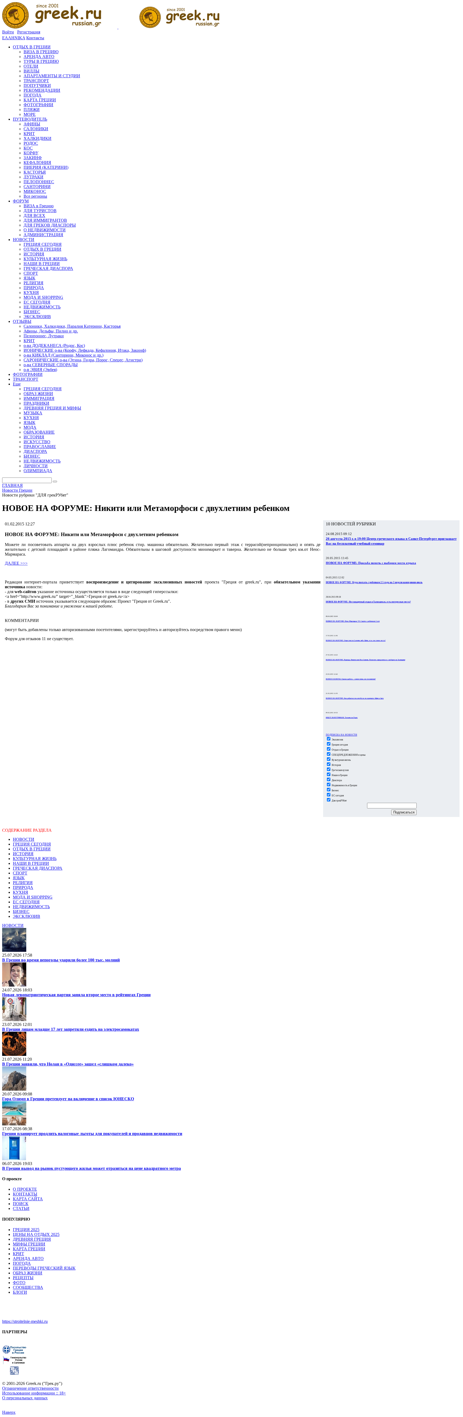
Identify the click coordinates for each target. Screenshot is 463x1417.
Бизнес (335, 790)
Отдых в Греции (340, 749)
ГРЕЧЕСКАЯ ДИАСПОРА (37, 868)
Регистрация (28, 32)
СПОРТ (20, 873)
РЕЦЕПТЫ (23, 1277)
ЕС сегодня (337, 795)
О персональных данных (25, 1398)
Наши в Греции (339, 775)
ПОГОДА (22, 1263)
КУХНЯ (20, 892)
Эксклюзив (337, 739)
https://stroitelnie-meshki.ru (25, 1321)
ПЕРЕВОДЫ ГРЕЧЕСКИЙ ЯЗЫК (44, 1268)
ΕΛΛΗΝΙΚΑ (13, 38)
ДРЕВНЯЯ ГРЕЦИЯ (32, 1239)
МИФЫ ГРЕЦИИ (29, 1244)
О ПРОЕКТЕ (25, 1189)
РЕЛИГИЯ (23, 882)
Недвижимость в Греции (344, 785)
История (336, 765)
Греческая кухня (340, 770)
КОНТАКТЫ (25, 1194)
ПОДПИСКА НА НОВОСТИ (341, 735)
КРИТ (18, 1253)
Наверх (9, 1412)
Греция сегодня (339, 744)
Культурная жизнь (341, 760)
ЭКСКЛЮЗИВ (26, 916)
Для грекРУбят (339, 800)
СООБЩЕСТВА (28, 1287)
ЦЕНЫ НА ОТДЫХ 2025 (36, 1234)
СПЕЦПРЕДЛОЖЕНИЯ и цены (348, 755)
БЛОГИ (20, 1292)
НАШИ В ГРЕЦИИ (31, 863)
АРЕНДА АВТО (28, 1258)
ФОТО (19, 1282)
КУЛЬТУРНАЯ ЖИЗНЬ (35, 858)
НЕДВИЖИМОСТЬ (31, 906)
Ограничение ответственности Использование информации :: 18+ (34, 1390)
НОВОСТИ (23, 839)
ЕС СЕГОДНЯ (26, 902)
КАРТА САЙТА (28, 1199)
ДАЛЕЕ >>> (16, 563)
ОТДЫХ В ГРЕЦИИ (32, 849)
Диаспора (336, 780)
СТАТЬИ (21, 1208)
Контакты (35, 38)
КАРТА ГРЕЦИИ (29, 1249)
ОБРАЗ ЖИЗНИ (27, 1273)
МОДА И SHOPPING (33, 897)
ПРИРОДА (23, 887)
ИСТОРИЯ (23, 853)
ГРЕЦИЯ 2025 (26, 1229)
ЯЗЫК (19, 878)
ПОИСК (20, 1203)
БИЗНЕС (21, 911)
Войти (8, 32)
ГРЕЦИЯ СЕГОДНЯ (32, 844)
